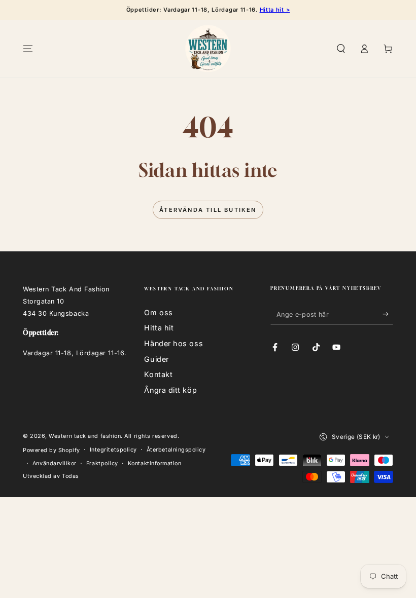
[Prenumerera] (388, 314)
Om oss (158, 312)
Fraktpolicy (102, 463)
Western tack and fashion (85, 436)
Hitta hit (159, 327)
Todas (70, 476)
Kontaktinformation (155, 463)
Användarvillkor (54, 463)
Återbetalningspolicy (176, 449)
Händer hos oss (173, 343)
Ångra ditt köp (170, 390)
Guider (156, 359)
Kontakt (158, 374)
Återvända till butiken (207, 209)
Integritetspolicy (113, 449)
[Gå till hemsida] (208, 48)
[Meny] (28, 49)
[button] (341, 49)
